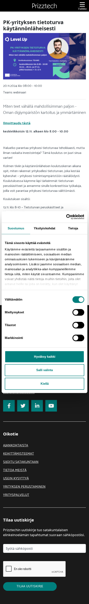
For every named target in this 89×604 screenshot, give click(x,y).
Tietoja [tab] (73, 228)
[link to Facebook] (9, 406)
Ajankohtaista (15, 445)
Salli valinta (44, 370)
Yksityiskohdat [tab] (44, 228)
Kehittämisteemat (18, 454)
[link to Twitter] (23, 406)
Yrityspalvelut (16, 495)
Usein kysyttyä (16, 478)
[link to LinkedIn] (37, 406)
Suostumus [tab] (16, 228)
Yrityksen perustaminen (24, 487)
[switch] (78, 312)
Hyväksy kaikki (44, 356)
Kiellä (45, 383)
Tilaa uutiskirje (30, 586)
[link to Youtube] (51, 406)
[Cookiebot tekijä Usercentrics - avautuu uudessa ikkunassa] (66, 216)
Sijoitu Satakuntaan (20, 462)
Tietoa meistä (14, 470)
